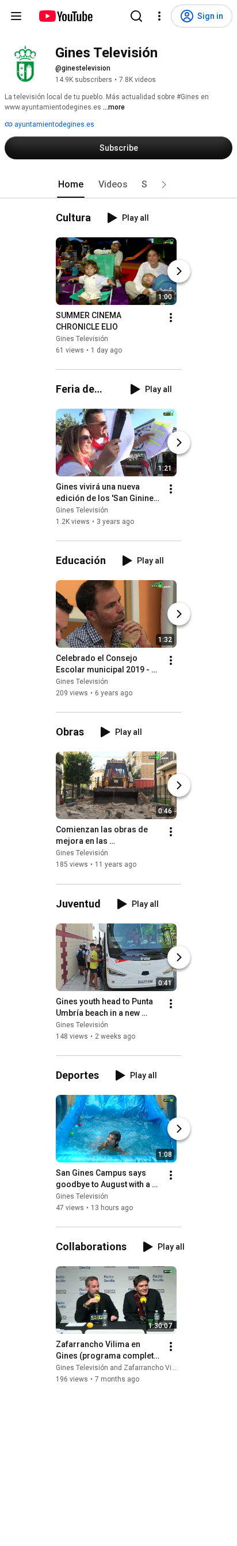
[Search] (136, 16)
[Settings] (159, 16)
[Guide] (16, 16)
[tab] (71, 184)
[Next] (178, 271)
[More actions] (170, 317)
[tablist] (118, 184)
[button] (164, 184)
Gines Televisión (82, 339)
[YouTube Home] (65, 16)
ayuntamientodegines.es (53, 124)
